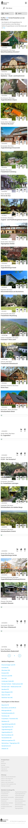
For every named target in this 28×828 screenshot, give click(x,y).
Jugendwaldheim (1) (7, 732)
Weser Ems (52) (6, 695)
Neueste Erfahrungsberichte (8, 784)
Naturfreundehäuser (20, 801)
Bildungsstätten (5, 792)
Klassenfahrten (19, 799)
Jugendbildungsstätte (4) (8, 724)
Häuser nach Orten (6, 780)
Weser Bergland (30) (7, 692)
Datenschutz (4, 770)
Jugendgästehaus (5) (7, 727)
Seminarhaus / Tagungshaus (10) (10, 743)
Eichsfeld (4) (5, 667)
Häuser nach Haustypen (7, 782)
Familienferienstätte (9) (8, 713)
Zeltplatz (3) (5, 748)
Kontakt (3, 765)
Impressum (4, 769)
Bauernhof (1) (5, 705)
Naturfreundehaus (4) (7, 735)
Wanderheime (4, 795)
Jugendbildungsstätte (21, 792)
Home (2, 761)
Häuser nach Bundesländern (8, 776)
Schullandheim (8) (6, 737)
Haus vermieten (5, 767)
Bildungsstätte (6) (6, 710)
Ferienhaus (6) (5, 716)
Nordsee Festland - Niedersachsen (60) (12, 684)
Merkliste (3, 763)
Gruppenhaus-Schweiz (7, 802)
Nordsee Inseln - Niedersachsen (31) (11, 686)
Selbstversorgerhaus (20, 804)
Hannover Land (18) (7, 675)
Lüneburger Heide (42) (8, 681)
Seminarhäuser (19, 806)
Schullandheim (19, 802)
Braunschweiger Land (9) (8, 665)
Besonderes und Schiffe (7, 797)
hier (4, 28)
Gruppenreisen (5, 804)
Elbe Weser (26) (6, 670)
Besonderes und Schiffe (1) (9, 707)
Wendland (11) (5, 689)
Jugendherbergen (19, 795)
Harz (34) (4, 678)
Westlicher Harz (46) (7, 697)
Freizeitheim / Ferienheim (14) (10, 718)
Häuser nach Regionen (7, 778)
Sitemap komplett (5, 786)
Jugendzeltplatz (19, 797)
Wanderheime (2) (6, 746)
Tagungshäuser (19, 808)
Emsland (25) (5, 673)
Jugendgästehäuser (20, 793)
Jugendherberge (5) (7, 729)
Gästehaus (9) (5, 721)
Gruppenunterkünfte (6, 806)
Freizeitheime (4, 793)
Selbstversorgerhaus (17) (8, 740)
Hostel (3, 808)
